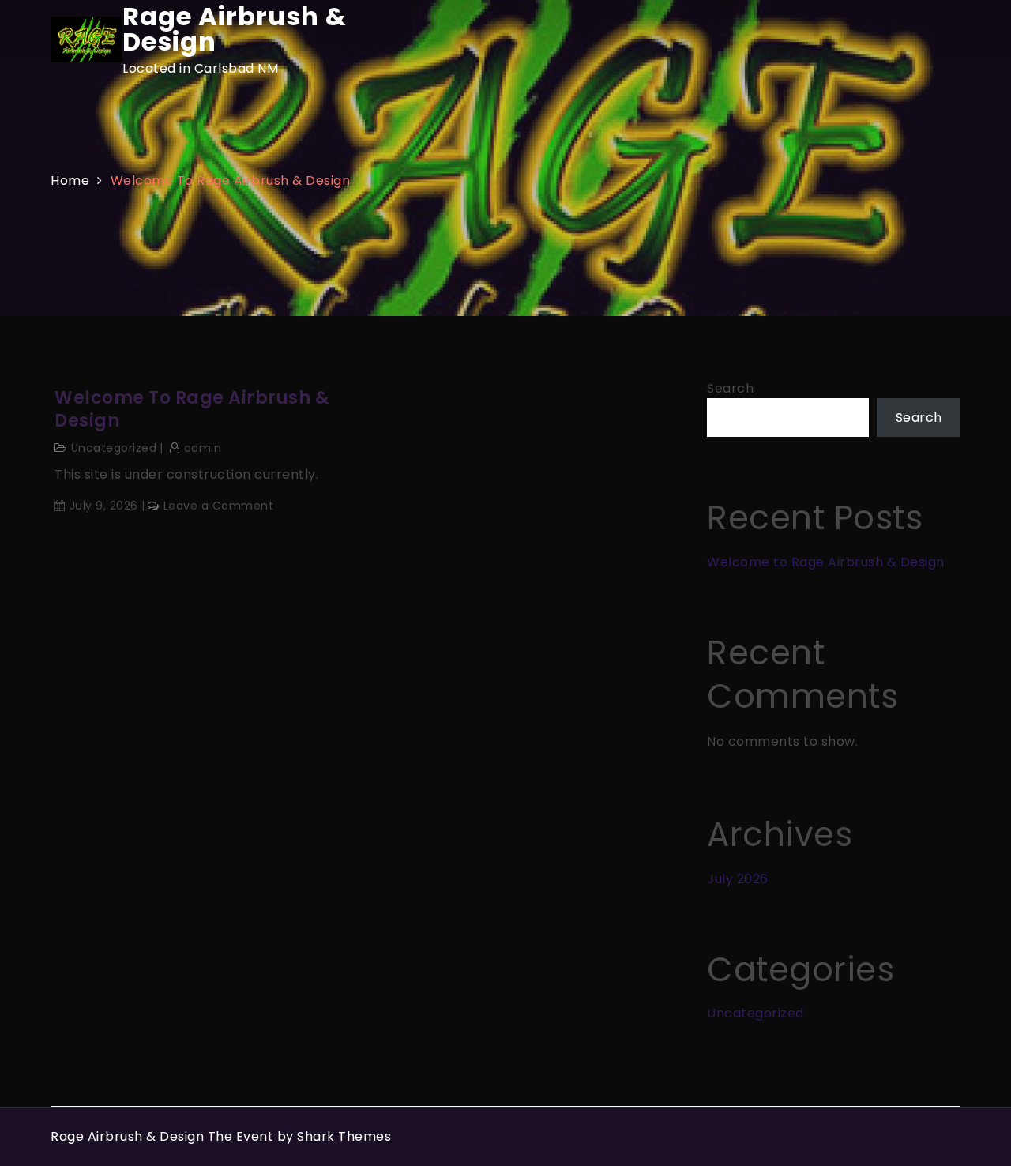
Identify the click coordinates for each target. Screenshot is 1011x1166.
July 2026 (738, 879)
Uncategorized (114, 448)
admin (202, 448)
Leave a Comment (218, 505)
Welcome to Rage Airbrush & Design (191, 409)
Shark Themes (344, 1136)
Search (730, 388)
